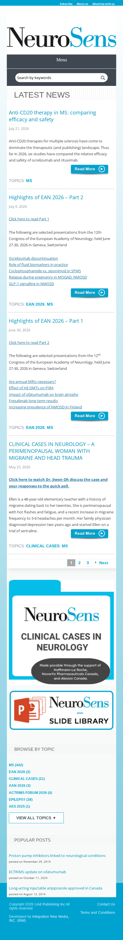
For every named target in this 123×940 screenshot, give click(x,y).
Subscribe (66, 4)
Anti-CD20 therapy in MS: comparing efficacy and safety (52, 116)
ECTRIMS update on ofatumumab (37, 871)
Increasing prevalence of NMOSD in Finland (45, 407)
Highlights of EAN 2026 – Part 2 (46, 197)
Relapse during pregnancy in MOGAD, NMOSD (48, 277)
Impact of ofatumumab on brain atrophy (43, 394)
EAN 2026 (35, 304)
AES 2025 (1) (19, 806)
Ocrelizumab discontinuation (33, 258)
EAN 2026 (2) (19, 772)
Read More (89, 170)
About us (82, 4)
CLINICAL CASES (42, 546)
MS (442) (16, 765)
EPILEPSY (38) (21, 800)
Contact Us (106, 904)
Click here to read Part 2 (29, 342)
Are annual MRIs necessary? (32, 381)
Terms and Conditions (97, 913)
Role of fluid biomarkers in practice (38, 264)
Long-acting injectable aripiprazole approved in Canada (55, 888)
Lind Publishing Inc (50, 904)
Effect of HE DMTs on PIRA (31, 387)
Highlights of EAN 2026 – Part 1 (46, 320)
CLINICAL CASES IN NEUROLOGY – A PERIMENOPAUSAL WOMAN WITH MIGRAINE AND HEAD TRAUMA (51, 451)
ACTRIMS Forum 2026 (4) (30, 793)
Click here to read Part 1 (29, 218)
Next (103, 562)
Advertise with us (103, 4)
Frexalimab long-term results (33, 400)
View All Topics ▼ (36, 818)
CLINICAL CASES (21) (27, 779)
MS (29, 180)
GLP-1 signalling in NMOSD (31, 283)
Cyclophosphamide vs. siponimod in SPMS (45, 270)
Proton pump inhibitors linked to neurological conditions (57, 855)
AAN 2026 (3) (20, 786)
